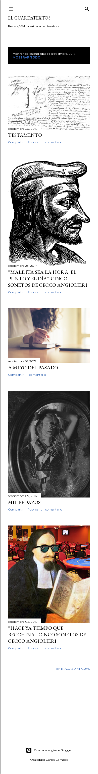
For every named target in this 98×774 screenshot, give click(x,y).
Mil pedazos (24, 502)
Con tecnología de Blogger (53, 750)
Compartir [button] (16, 142)
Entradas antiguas (73, 668)
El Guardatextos (29, 18)
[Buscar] (87, 8)
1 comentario (36, 374)
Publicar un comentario (44, 142)
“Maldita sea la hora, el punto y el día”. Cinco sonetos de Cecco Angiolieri (47, 278)
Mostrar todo (26, 57)
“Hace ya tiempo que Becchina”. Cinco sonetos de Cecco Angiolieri (47, 634)
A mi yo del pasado (33, 367)
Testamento (25, 135)
